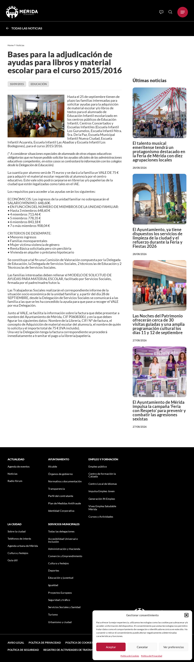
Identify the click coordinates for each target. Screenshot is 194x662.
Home (11, 45)
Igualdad (53, 585)
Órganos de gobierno (60, 473)
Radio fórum (15, 481)
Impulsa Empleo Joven (101, 491)
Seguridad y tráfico (59, 599)
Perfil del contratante (60, 495)
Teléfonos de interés (19, 538)
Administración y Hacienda (64, 548)
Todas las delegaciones (61, 531)
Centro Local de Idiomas (102, 483)
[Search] (170, 12)
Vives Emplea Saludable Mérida (102, 508)
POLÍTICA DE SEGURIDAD (23, 649)
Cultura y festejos (18, 553)
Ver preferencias (173, 647)
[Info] (161, 12)
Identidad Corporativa (61, 510)
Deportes (53, 570)
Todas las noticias (26, 28)
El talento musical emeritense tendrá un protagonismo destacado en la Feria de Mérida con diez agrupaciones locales (159, 151)
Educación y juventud (60, 577)
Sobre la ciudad (17, 531)
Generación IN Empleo (101, 498)
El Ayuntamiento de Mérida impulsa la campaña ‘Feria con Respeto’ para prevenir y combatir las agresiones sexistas (159, 410)
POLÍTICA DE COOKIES (79, 642)
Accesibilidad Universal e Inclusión (63, 540)
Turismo (53, 614)
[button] (186, 615)
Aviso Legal (16, 642)
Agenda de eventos (19, 466)
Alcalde (52, 466)
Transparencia (56, 488)
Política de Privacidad (151, 655)
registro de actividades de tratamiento (72, 649)
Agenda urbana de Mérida (23, 545)
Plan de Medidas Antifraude (64, 503)
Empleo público (97, 466)
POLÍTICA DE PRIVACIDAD (45, 642)
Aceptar (111, 647)
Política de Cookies (129, 655)
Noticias (20, 45)
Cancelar (142, 647)
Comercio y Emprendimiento (65, 556)
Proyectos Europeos (60, 592)
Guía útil (13, 560)
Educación (39, 84)
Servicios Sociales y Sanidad (64, 607)
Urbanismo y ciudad (60, 622)
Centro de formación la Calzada (102, 475)
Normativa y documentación (65, 481)
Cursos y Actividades (100, 516)
